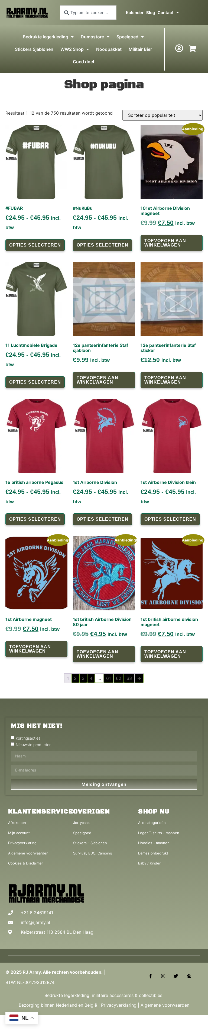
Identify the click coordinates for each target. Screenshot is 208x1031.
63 (129, 678)
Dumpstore (92, 36)
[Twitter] (176, 976)
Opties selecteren (35, 245)
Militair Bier (140, 49)
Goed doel (83, 61)
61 (108, 678)
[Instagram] (163, 976)
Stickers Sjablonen (34, 49)
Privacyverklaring (118, 1005)
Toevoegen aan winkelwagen (165, 242)
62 (118, 678)
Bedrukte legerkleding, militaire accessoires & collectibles (104, 995)
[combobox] (88, 12)
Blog (150, 12)
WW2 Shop (72, 49)
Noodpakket (109, 49)
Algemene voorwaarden (165, 1005)
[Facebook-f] (150, 976)
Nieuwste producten (33, 744)
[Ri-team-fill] (189, 976)
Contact (166, 12)
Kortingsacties (28, 738)
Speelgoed (127, 36)
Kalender (135, 12)
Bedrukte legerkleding (45, 36)
